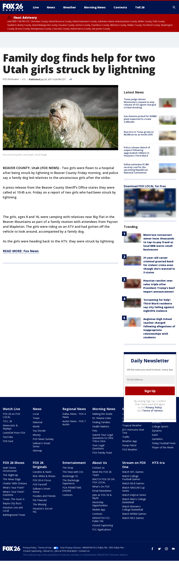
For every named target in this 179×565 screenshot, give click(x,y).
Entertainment (74, 463)
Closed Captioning (102, 525)
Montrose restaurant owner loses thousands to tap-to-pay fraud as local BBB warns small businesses (158, 242)
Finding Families (101, 422)
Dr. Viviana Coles (101, 418)
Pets (94, 430)
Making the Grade (102, 413)
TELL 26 (7, 421)
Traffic (126, 437)
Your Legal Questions (98, 447)
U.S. (24, 79)
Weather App (129, 441)
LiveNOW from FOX (14, 432)
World (36, 426)
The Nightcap (10, 475)
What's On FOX (100, 486)
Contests (67, 495)
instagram (166, 549)
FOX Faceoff (40, 484)
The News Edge (12, 479)
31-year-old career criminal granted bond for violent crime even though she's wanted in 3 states (159, 265)
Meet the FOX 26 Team (102, 473)
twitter (159, 549)
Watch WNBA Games (134, 513)
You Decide (39, 430)
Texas (36, 418)
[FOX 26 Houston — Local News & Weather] (14, 7)
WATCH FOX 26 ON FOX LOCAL (103, 480)
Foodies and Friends (44, 496)
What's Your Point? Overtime (13, 493)
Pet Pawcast (40, 500)
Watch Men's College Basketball (134, 500)
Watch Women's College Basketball (132, 508)
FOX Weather (129, 449)
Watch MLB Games (133, 483)
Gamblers (157, 439)
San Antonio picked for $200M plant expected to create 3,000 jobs (140, 119)
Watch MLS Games (133, 518)
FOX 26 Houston (11, 79)
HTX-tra (158, 463)
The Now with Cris (72, 471)
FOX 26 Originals (40, 465)
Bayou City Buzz (12, 503)
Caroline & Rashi (42, 471)
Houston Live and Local (13, 509)
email (173, 549)
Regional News (74, 409)
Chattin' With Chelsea (15, 483)
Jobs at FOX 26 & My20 (102, 496)
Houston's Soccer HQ (43, 510)
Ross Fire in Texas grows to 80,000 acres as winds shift (139, 133)
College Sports (160, 426)
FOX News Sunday (43, 439)
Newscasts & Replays (10, 427)
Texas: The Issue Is (13, 499)
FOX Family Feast (102, 452)
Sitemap (37, 450)
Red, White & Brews (44, 476)
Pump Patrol (129, 445)
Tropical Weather (132, 425)
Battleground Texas (14, 514)
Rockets (156, 422)
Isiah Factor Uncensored (9, 469)
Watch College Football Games (131, 477)
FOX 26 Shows (13, 463)
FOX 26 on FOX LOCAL (11, 415)
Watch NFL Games (133, 471)
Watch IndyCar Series (134, 495)
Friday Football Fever (164, 443)
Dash (155, 434)
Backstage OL (70, 476)
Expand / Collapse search (174, 7)
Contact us (98, 467)
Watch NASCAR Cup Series (133, 489)
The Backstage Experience (70, 482)
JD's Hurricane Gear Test (133, 431)
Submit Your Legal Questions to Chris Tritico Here (102, 438)
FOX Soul (8, 441)
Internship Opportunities (100, 504)
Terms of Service (152, 410)
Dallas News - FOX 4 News (74, 415)
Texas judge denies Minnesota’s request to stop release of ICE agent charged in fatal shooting (140, 103)
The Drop (67, 467)
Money (37, 434)
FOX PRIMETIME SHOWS (71, 489)
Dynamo (157, 430)
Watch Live (11, 409)
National (37, 422)
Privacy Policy (154, 407)
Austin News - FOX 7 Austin (74, 423)
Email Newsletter (102, 490)
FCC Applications (101, 529)
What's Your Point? (13, 487)
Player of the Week (162, 447)
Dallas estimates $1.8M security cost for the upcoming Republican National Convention (136, 168)
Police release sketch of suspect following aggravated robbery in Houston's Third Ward (137, 151)
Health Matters (100, 426)
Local (36, 413)
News (37, 409)
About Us (99, 463)
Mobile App (98, 509)
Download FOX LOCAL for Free (145, 186)
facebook (152, 549)
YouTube (8, 437)
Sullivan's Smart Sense (41, 445)
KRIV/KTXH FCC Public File (101, 519)
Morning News (103, 409)
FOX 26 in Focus (42, 480)
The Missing (39, 504)
